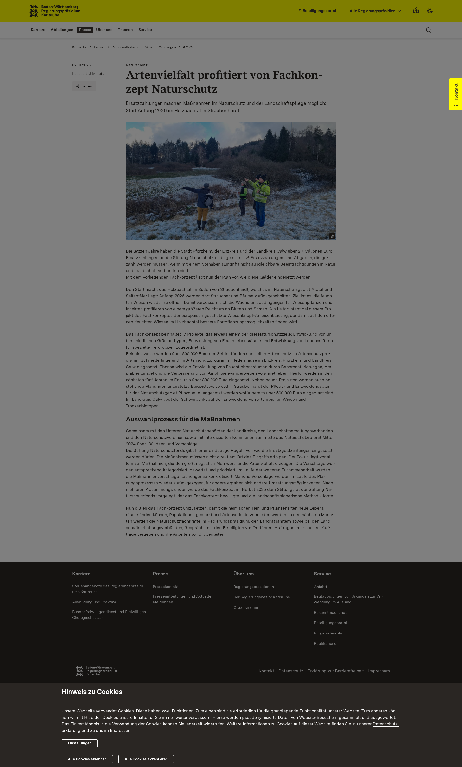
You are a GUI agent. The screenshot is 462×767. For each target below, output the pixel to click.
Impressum (121, 730)
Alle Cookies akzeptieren (146, 759)
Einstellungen (79, 743)
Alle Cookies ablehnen (87, 759)
